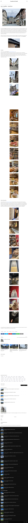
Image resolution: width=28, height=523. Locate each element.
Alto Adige (4, 4)
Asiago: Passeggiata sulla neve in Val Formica (9, 492)
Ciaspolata (19, 376)
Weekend (2, 381)
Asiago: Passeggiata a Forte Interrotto (8, 480)
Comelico (6, 377)
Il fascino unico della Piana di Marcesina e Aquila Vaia (10, 470)
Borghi (14, 376)
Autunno (11, 376)
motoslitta (9, 381)
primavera (14, 381)
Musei (13, 331)
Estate (23, 377)
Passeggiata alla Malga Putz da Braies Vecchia (4, 350)
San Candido (16, 331)
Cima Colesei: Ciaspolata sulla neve (8, 449)
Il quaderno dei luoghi (14, 1)
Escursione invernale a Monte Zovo (8, 442)
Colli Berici (23, 376)
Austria (9, 376)
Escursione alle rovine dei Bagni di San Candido (10, 392)
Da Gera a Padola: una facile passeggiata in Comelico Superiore (11, 505)
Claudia (9, 339)
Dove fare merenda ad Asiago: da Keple (8, 467)
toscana (20, 381)
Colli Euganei (2, 377)
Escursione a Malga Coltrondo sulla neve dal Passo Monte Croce (12, 439)
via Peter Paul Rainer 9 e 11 (12, 51)
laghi (6, 381)
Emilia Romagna (20, 377)
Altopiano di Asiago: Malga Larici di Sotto (9, 487)
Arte (4, 376)
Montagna (10, 331)
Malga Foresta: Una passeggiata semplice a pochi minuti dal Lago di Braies (14, 350)
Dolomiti (5, 331)
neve (12, 381)
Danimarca (13, 377)
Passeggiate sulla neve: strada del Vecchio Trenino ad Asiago (11, 495)
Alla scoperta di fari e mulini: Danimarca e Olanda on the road (11, 395)
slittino (17, 381)
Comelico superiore (9, 377)
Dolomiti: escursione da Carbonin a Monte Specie (10, 502)
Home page (2, 4)
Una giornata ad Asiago (6, 474)
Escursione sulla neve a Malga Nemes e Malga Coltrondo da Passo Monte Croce (13, 452)
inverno (7, 331)
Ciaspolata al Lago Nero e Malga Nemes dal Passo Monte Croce (23, 350)
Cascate (16, 376)
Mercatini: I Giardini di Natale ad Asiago (9, 477)
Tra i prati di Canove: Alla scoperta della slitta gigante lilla (11, 464)
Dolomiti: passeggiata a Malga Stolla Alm (9, 512)
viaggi (22, 381)
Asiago (6, 376)
